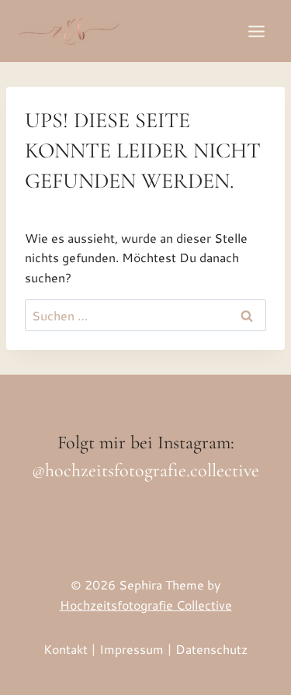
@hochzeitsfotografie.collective (145, 470)
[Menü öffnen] (256, 31)
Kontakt (65, 649)
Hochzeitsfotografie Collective (146, 605)
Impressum (131, 649)
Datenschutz (211, 649)
